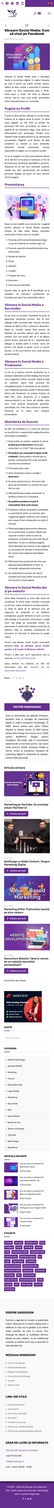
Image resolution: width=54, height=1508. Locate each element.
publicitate (40, 1270)
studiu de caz (11, 1280)
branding (28, 1247)
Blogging (9, 1247)
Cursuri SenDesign (16, 1363)
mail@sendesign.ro (15, 1461)
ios (40, 1257)
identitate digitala (27, 1257)
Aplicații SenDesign (17, 1367)
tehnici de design (27, 1280)
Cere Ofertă (13, 1409)
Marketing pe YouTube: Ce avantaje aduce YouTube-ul (26, 806)
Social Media (14, 1116)
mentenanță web (12, 1266)
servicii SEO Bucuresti (24, 658)
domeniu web (11, 1257)
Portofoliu (12, 1418)
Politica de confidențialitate (20, 1426)
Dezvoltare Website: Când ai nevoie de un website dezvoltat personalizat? (26, 961)
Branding (12, 1072)
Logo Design (13, 1091)
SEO (10, 1110)
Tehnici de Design (16, 1128)
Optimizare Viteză (12, 1270)
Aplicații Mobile (15, 1066)
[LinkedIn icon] (28, 1499)
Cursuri (11, 1078)
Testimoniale (13, 1385)
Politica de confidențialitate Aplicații (25, 1431)
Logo (7, 1261)
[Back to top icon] (48, 1502)
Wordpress (9, 1289)
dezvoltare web (37, 1252)
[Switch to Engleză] (51, 3)
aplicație (18, 1243)
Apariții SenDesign (16, 1060)
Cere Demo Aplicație (17, 1413)
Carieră (11, 1380)
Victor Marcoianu (27, 707)
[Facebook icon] (23, 1499)
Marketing (12, 1097)
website (38, 1284)
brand (18, 1247)
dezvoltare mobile (20, 1252)
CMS (7, 1252)
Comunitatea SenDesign (19, 1376)
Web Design (13, 1141)
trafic (40, 1280)
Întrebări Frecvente (17, 1422)
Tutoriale (12, 1135)
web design (27, 1284)
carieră (38, 1247)
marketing (31, 1261)
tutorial (8, 1284)
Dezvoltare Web (15, 1085)
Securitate (13, 1103)
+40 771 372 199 (13, 1456)
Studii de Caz (14, 1122)
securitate (9, 1275)
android (8, 1243)
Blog (42, 1243)
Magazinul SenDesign (18, 1372)
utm (16, 1284)
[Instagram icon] (31, 1499)
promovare (27, 1270)
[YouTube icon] (26, 1499)
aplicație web (31, 1243)
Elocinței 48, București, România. (22, 1450)
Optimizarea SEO (30, 1266)
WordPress (13, 1147)
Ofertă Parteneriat (16, 1405)
